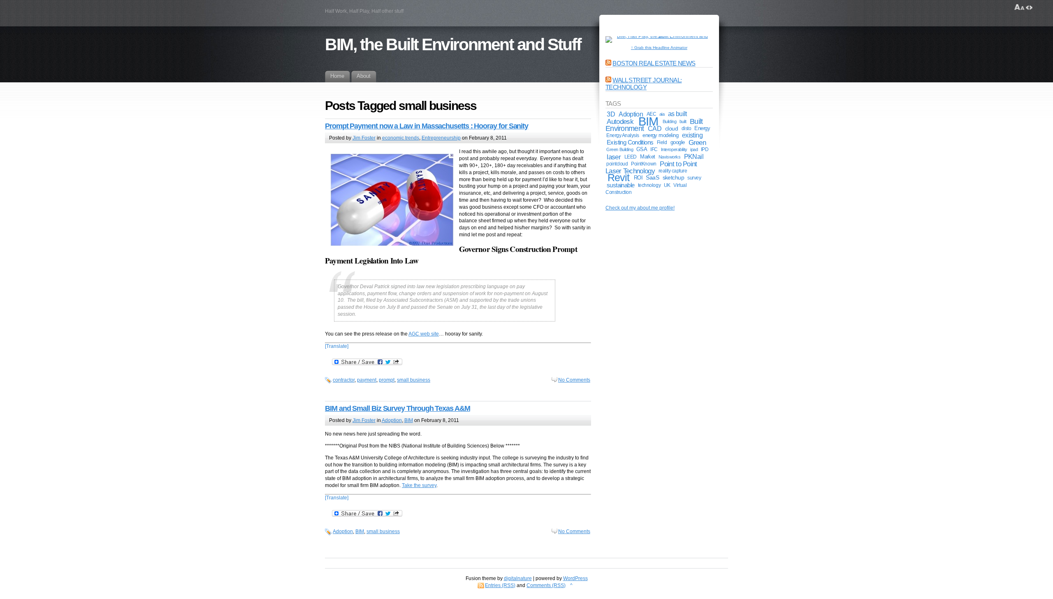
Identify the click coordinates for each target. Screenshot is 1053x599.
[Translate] (336, 346)
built (683, 121)
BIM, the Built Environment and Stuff (453, 44)
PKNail (693, 156)
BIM (408, 420)
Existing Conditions (630, 142)
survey (694, 177)
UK (667, 185)
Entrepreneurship (441, 138)
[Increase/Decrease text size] (1019, 7)
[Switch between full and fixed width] (1029, 7)
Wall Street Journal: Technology (643, 84)
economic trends (400, 138)
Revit (618, 177)
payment (366, 380)
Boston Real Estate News (653, 63)
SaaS (652, 178)
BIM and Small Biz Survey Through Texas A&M (397, 408)
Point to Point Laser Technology (651, 167)
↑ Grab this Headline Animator (659, 47)
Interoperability (674, 149)
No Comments (574, 380)
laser (614, 157)
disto (686, 128)
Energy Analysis (622, 135)
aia (662, 114)
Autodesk (620, 121)
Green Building (619, 149)
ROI (638, 178)
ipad (694, 149)
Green (697, 142)
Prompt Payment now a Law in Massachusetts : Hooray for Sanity (426, 126)
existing (692, 135)
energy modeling (660, 135)
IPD (705, 149)
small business (413, 380)
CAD (654, 128)
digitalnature (518, 578)
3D (611, 114)
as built (677, 113)
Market (647, 157)
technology (649, 185)
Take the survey (419, 485)
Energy (702, 128)
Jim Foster (364, 138)
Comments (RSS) (546, 585)
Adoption (392, 420)
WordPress (575, 578)
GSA (641, 149)
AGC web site (423, 334)
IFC (654, 149)
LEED (630, 157)
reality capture (673, 171)
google (677, 142)
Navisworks (670, 156)
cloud (671, 128)
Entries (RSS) (500, 585)
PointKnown (643, 163)
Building (670, 121)
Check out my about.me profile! (640, 208)
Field (662, 142)
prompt (386, 380)
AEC (651, 114)
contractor (344, 380)
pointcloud (617, 164)
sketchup (673, 178)
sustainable (621, 185)
